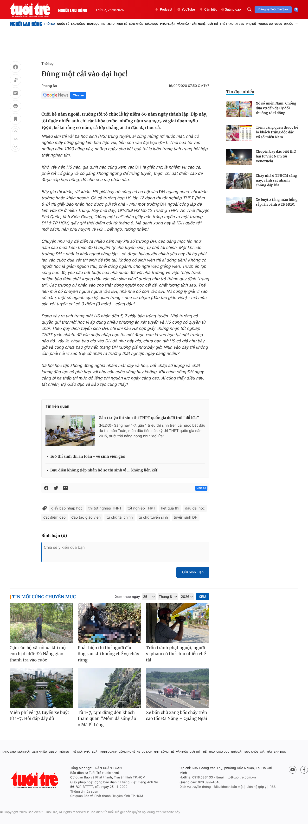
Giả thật (266, 751)
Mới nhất (24, 751)
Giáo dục (151, 24)
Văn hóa (182, 751)
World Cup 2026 (270, 24)
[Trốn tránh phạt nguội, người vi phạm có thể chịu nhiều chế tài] (177, 623)
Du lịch (146, 751)
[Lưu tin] (15, 119)
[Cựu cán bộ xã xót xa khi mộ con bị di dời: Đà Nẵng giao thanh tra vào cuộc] (41, 623)
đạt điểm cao (54, 517)
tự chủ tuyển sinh (153, 517)
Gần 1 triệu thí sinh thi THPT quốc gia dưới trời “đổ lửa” (149, 418)
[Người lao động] (72, 9)
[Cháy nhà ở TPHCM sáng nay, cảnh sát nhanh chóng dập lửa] (239, 181)
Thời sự (49, 24)
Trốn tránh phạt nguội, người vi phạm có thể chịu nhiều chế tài (176, 654)
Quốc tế (63, 24)
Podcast (166, 10)
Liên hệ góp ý (257, 787)
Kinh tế (121, 24)
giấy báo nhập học (67, 508)
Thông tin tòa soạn (84, 792)
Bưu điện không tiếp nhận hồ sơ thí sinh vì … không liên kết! (104, 470)
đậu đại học (195, 508)
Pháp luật (167, 24)
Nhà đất (237, 751)
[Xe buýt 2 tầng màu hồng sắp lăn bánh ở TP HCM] (239, 205)
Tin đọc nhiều (240, 91)
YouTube (188, 10)
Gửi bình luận (193, 572)
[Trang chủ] (26, 24)
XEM (202, 597)
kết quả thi (170, 508)
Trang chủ (8, 751)
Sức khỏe (136, 24)
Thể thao (226, 24)
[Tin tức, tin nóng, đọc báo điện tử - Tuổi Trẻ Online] (34, 9)
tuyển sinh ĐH (186, 517)
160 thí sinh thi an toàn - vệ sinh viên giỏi (87, 456)
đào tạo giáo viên (86, 517)
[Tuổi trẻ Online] (35, 780)
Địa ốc (288, 24)
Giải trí (212, 24)
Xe (138, 751)
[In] (15, 106)
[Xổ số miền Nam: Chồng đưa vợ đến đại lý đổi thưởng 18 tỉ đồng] (239, 109)
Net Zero (108, 24)
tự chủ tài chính (119, 517)
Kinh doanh (108, 751)
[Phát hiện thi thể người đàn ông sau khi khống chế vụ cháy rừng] (109, 623)
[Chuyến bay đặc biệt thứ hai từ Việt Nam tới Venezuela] (239, 157)
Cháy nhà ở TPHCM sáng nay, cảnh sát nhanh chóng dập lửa (276, 180)
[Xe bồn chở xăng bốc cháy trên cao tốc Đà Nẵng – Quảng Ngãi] (177, 688)
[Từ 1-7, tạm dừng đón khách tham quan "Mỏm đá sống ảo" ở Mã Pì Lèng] (109, 688)
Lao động (78, 24)
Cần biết (210, 10)
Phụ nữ (251, 24)
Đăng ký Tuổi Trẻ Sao (273, 9)
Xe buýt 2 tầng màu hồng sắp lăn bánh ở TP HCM (277, 202)
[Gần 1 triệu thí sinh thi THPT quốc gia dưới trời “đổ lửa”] (70, 430)
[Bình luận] (15, 93)
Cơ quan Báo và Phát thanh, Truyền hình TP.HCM (106, 796)
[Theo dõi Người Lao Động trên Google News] (55, 95)
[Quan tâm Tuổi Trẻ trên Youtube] (292, 770)
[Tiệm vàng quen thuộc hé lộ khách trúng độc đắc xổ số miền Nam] (239, 133)
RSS (273, 787)
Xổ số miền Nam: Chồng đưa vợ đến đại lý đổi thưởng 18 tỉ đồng (276, 108)
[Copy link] (15, 80)
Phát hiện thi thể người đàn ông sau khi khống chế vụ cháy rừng (108, 654)
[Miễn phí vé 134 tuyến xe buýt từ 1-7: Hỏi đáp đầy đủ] (41, 688)
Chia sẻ (78, 95)
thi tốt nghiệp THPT (105, 508)
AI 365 (239, 24)
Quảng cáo (233, 10)
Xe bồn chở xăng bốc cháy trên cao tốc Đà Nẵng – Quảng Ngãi (176, 715)
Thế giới (77, 751)
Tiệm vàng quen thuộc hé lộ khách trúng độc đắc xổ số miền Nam (277, 132)
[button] (15, 131)
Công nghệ (127, 751)
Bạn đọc (93, 24)
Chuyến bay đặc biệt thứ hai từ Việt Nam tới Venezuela (276, 156)
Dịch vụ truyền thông (195, 787)
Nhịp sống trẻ (164, 751)
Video (52, 751)
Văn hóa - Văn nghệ (191, 24)
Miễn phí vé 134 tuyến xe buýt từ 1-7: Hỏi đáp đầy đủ (39, 715)
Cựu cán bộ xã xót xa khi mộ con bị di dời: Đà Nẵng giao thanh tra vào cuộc (38, 654)
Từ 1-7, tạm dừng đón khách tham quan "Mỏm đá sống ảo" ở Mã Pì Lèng (108, 718)
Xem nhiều (39, 751)
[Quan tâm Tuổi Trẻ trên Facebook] (304, 770)
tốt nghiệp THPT (141, 508)
